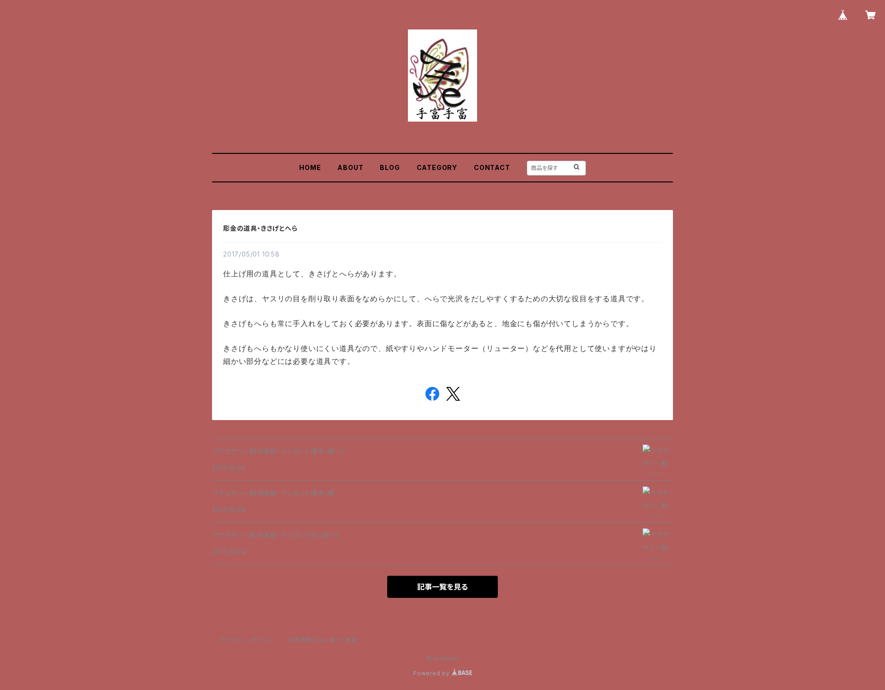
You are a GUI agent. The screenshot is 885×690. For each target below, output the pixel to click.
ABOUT (350, 167)
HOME (310, 167)
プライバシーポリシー (246, 640)
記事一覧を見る (442, 586)
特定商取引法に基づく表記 (323, 640)
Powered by (432, 673)
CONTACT (492, 167)
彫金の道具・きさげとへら (260, 228)
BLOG (390, 167)
